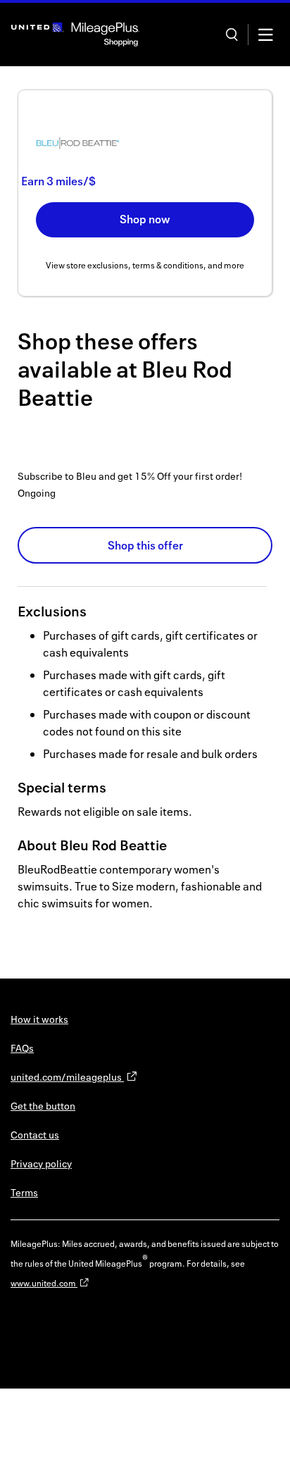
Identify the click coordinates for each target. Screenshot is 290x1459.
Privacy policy (41, 1163)
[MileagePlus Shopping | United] (75, 34)
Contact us (35, 1134)
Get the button (43, 1105)
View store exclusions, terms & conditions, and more (145, 265)
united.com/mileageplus (67, 1077)
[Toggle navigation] (265, 34)
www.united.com (44, 1283)
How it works (39, 1019)
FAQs (22, 1048)
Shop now (145, 219)
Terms (24, 1192)
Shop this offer (145, 545)
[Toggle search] (231, 34)
